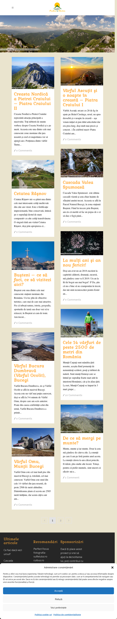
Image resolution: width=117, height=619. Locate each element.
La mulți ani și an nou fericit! (82, 262)
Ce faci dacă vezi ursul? (13, 552)
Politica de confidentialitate (67, 615)
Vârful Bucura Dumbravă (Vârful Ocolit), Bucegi (30, 372)
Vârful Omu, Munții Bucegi (29, 463)
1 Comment (72, 477)
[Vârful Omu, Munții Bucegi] (33, 442)
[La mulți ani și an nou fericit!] (82, 243)
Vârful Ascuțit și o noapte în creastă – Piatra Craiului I (80, 97)
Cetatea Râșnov (30, 193)
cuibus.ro (39, 560)
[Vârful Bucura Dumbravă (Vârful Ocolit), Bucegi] (33, 346)
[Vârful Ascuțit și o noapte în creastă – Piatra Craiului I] (82, 71)
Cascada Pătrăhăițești (11, 562)
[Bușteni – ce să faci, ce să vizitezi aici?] (33, 255)
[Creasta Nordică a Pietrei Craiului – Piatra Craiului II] (33, 73)
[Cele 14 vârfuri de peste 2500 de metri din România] (82, 323)
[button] (112, 567)
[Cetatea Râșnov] (33, 174)
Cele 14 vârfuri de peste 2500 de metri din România (82, 349)
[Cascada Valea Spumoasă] (82, 163)
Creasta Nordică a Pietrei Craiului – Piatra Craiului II (32, 100)
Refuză (58, 599)
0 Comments (24, 150)
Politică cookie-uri (43, 615)
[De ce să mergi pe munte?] (82, 419)
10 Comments (73, 395)
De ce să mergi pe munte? (82, 440)
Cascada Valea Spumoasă (78, 184)
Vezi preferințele (58, 607)
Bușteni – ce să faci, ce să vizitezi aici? (32, 279)
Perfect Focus (41, 549)
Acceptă (58, 591)
